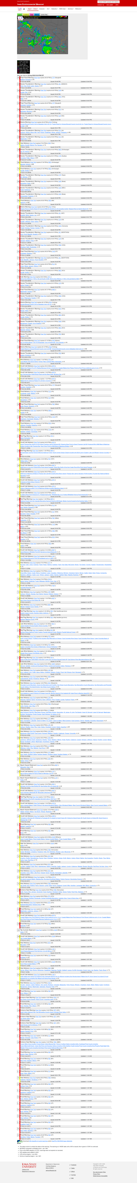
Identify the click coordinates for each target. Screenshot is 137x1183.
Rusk (45, 858)
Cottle (34, 672)
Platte (28, 158)
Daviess (26, 1006)
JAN (49, 731)
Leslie (32, 86)
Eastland (59, 885)
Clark (38, 727)
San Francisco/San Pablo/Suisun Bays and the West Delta (36, 374)
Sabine (82, 858)
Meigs (26, 266)
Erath (21, 892)
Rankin (68, 740)
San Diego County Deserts (27, 999)
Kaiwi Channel (37, 805)
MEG (60, 149)
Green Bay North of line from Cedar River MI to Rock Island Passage (73, 467)
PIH (52, 657)
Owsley (37, 86)
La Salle (22, 866)
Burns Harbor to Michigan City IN (43, 773)
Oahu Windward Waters (65, 805)
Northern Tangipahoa (26, 714)
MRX (53, 290)
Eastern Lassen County (26, 613)
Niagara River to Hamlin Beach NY (78, 209)
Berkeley (29, 253)
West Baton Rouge (39, 712)
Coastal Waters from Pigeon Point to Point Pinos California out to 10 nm (78, 368)
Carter (34, 575)
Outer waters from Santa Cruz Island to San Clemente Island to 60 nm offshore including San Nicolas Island (50, 976)
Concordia (73, 733)
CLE (49, 391)
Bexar (104, 970)
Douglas (28, 425)
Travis (100, 970)
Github (73, 1171)
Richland (44, 733)
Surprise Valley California (41, 613)
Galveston (43, 987)
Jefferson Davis (30, 740)
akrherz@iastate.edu (51, 1170)
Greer (94, 573)
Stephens (23, 575)
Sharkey (44, 740)
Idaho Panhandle (25, 438)
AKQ (53, 340)
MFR (52, 451)
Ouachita (63, 727)
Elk (21, 177)
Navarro (28, 1080)
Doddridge (48, 132)
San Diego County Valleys (47, 687)
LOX (53, 556)
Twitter (73, 1168)
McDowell (23, 111)
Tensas (67, 733)
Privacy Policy (96, 1174)
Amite (28, 748)
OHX (60, 226)
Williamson (40, 970)
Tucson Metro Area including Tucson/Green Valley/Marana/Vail (37, 1044)
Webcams (78, 9)
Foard (22, 190)
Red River (31, 860)
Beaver (26, 406)
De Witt (74, 970)
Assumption (60, 712)
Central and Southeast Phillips (39, 666)
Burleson (50, 985)
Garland (28, 699)
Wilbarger (42, 581)
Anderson (23, 1080)
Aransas (33, 594)
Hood (44, 892)
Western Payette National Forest (66, 632)
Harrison (55, 858)
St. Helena (54, 714)
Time (31, 14)
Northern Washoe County (27, 619)
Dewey (29, 573)
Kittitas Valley (24, 461)
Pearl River (42, 748)
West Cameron (66, 720)
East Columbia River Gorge (70, 638)
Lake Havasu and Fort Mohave (29, 1025)
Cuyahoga (23, 393)
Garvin (77, 573)
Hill (48, 852)
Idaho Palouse (24, 898)
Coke (27, 565)
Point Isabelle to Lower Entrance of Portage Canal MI (35, 693)
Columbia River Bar (25, 587)
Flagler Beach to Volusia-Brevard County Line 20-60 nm (67, 124)
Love (37, 575)
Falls (45, 852)
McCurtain (23, 945)
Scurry (32, 607)
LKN (60, 90)
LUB (49, 670)
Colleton (28, 431)
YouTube (73, 1175)
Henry (22, 298)
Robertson (52, 852)
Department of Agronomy (28, 1171)
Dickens (53, 672)
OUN (60, 188)
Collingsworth (24, 678)
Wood (32, 132)
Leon (62, 852)
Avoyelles (93, 720)
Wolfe (27, 215)
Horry (21, 118)
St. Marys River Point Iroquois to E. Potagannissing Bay (35, 494)
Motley (42, 672)
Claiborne (73, 740)
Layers (20, 14)
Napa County (39, 999)
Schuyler (27, 1037)
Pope (32, 241)
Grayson (41, 885)
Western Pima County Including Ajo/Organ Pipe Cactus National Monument (41, 1048)
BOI (52, 630)
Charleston (23, 253)
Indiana (22, 355)
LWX (60, 181)
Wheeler (42, 678)
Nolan (45, 565)
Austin (101, 985)
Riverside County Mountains (28, 685)
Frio (36, 145)
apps (117, 5)
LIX (49, 710)
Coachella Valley (49, 999)
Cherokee (50, 858)
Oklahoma (60, 573)
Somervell (39, 892)
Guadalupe (47, 970)
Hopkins (32, 885)
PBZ (60, 334)
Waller (92, 985)
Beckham (76, 575)
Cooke (22, 852)
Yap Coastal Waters (25, 938)
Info (48, 9)
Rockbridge (33, 247)
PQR (53, 586)
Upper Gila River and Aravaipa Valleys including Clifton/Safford (52, 1046)
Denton (26, 706)
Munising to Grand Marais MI (48, 552)
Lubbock (26, 672)
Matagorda (63, 985)
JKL (60, 84)
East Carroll (38, 733)
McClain (66, 573)
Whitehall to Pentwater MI (42, 818)
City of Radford (37, 323)
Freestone (40, 852)
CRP (49, 592)
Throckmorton (100, 565)
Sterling (49, 565)
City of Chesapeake (38, 342)
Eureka (22, 92)
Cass (25, 860)
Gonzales (79, 970)
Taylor (59, 565)
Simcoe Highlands (52, 647)
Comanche (103, 573)
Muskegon (49, 812)
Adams (95, 740)
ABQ (49, 200)
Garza (38, 672)
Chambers (83, 985)
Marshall (22, 164)
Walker (97, 985)
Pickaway (23, 957)
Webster (80, 866)
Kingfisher (43, 573)
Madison (50, 733)
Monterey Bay (57, 374)
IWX (53, 784)
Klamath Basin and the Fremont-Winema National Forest (36, 452)
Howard (27, 607)
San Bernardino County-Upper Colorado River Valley (51, 1012)
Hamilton (73, 885)
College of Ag (25, 1169)
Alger (28, 767)
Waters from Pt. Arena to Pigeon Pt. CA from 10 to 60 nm (36, 381)
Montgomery (23, 323)
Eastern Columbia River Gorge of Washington (33, 647)
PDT (49, 459)
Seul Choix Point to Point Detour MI (30, 600)
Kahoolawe (58, 361)
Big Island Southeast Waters (52, 879)
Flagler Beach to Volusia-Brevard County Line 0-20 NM (35, 349)
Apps (29, 9)
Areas (35, 9)
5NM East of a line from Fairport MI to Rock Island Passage (36, 467)
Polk (53, 987)
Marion (109, 740)
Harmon (56, 575)
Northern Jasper (32, 754)
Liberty (33, 985)
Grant (32, 221)
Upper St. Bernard (87, 712)
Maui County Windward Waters (81, 805)
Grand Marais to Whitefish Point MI (30, 552)
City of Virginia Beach (26, 342)
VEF (55, 1010)
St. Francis (26, 151)
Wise (33, 706)
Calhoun (22, 132)
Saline (36, 221)
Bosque (58, 852)
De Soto (101, 866)
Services (70, 9)
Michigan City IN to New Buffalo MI (30, 786)
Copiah (79, 740)
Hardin (25, 754)
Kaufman (49, 892)
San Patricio (39, 594)
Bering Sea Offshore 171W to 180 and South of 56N (34, 279)
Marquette (23, 767)
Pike (35, 727)
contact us (100, 5)
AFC (49, 277)
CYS (60, 156)
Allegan (43, 812)
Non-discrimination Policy (99, 1172)
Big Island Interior (33, 361)
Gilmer (53, 132)
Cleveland (72, 573)
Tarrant (65, 892)
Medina (22, 145)
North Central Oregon (26, 638)
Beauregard (99, 720)
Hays (30, 970)
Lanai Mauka (24, 361)
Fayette (22, 170)
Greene (22, 1031)
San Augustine (89, 858)
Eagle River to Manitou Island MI (80, 693)
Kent (73, 672)
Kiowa (98, 573)
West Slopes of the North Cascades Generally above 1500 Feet (38, 799)
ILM (60, 116)
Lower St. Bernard (98, 712)
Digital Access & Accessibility (100, 1176)
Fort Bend (106, 985)
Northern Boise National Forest (29, 632)
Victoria (56, 594)
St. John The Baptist (75, 712)
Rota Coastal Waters (39, 839)
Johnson (22, 241)
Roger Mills (23, 573)
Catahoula (61, 733)
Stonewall (78, 672)
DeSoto (28, 164)
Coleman (36, 565)
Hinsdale (32, 514)
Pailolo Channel (65, 879)
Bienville (90, 866)
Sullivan (22, 1086)
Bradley (28, 727)
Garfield (61, 575)
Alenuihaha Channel (76, 879)
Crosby (58, 672)
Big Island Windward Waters (50, 805)
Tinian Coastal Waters (65, 839)
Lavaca (69, 970)
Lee (21, 151)
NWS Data (62, 9)
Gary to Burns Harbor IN (27, 773)
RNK (60, 245)
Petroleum (68, 666)
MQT (53, 465)
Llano (89, 970)
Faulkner (67, 699)
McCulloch (71, 565)
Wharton (77, 985)
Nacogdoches (34, 858)
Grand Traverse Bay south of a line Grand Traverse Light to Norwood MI (40, 444)
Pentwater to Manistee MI (27, 818)
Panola (41, 858)
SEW (52, 797)
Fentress (27, 228)
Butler (22, 406)
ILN (49, 955)
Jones (31, 565)
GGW (53, 664)
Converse (23, 158)
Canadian (53, 573)
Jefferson (27, 221)
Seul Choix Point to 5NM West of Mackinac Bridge (55, 446)
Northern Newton (42, 754)
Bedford (22, 79)
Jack (30, 706)
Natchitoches (42, 866)
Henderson (35, 1080)
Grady (90, 573)
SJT (49, 563)
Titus (104, 858)
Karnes (22, 970)
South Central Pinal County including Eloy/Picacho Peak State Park (90, 1046)
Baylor (22, 581)
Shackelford (108, 565)
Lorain (28, 393)
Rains (37, 885)
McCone (22, 666)
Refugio (28, 594)
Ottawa (22, 812)
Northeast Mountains (26, 904)
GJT (53, 512)
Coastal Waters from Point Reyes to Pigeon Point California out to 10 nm (40, 917)
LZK (60, 219)
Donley (31, 678)
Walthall (36, 748)
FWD (49, 704)
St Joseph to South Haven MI (58, 818)
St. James (66, 712)
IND (49, 824)
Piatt (21, 1067)
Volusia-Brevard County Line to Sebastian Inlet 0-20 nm (35, 124)
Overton (37, 228)
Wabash (22, 826)
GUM (53, 837)
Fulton (25, 1073)
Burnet (35, 970)
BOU (60, 97)
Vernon (82, 720)
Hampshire (23, 183)
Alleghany (23, 247)
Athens (36, 266)
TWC (55, 1042)
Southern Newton (62, 754)
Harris (88, 985)
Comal (85, 970)
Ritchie (28, 132)
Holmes (52, 741)
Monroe (22, 336)
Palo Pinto (74, 892)
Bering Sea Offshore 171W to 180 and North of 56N (64, 279)
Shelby (27, 170)
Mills (68, 885)
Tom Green (82, 565)
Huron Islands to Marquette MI (28, 792)
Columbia (23, 873)
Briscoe (69, 672)
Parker (69, 892)
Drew (32, 727)
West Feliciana (24, 712)
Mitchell (22, 607)
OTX (52, 436)
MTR (53, 366)
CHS (53, 251)
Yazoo (49, 740)
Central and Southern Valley (56, 666)
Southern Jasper (52, 754)
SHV (49, 856)
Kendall (27, 145)
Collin (22, 706)
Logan (48, 573)
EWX (49, 143)
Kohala (41, 361)
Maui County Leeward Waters (99, 805)
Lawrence (23, 740)
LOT (53, 771)
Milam (87, 885)
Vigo (21, 1118)
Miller (31, 873)
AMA (49, 677)
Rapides (87, 720)
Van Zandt (23, 885)
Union (106, 866)
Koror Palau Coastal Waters (28, 964)
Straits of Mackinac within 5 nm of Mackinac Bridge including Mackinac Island (42, 488)
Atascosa (53, 970)
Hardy (28, 183)
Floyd (36, 260)
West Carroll (30, 733)
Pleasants (64, 132)
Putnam (32, 228)
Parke (25, 1130)
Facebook (73, 1165)
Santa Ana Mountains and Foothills (47, 685)
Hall (65, 672)
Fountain (37, 1137)
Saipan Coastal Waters (51, 839)
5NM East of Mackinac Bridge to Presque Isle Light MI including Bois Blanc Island (43, 473)
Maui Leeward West (48, 361)
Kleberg (51, 594)
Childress (47, 672)
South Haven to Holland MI (90, 818)
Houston (22, 985)
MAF (49, 605)
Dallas (43, 727)
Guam (22, 845)
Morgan (22, 311)
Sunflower (27, 741)
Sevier (47, 873)
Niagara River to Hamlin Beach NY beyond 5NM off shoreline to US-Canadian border (44, 209)
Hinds (63, 740)
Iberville (31, 712)
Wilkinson (23, 748)
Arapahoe (34, 425)
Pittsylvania (27, 298)
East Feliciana (46, 714)
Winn (36, 866)
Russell (30, 291)
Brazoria (48, 987)
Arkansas (23, 699)
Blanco (32, 145)
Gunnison (23, 514)
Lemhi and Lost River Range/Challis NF (56, 659)
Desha (58, 727)
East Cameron (76, 720)
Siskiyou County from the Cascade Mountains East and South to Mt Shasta (41, 501)
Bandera (40, 145)
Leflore (33, 741)
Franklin (33, 298)
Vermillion (30, 1130)
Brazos (72, 985)
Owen (26, 1054)
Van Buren (37, 812)
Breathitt (22, 215)
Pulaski (22, 221)
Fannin (54, 885)
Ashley (22, 761)
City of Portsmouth (50, 342)
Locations (26, 14)
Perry (21, 86)
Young (26, 892)
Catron (22, 545)
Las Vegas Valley (25, 1018)
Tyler (38, 132)
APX (53, 442)
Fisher (41, 565)
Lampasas (79, 885)
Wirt (35, 132)
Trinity (68, 985)
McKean (25, 177)
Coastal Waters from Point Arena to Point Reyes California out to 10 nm (81, 917)
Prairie (72, 699)
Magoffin (29, 234)
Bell (84, 885)
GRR (56, 810)
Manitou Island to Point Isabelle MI (60, 693)
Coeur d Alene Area (72, 898)
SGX (49, 683)
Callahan (54, 565)
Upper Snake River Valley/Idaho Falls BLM (32, 659)
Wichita (47, 581)
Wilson (27, 970)
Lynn (30, 672)
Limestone (34, 852)
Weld (21, 99)
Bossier (85, 866)
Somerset (28, 79)
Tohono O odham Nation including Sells (67, 1044)
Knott (28, 86)
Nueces (46, 594)
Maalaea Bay (39, 879)
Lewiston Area (63, 898)
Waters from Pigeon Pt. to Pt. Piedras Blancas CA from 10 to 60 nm (39, 368)
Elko (26, 92)
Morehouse (23, 733)
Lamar (46, 885)
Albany (32, 158)
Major (65, 575)
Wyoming (29, 111)
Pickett (22, 228)
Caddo (86, 573)
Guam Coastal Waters (26, 839)
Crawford (29, 1092)
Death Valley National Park (28, 1012)
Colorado (56, 985)
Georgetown (23, 400)
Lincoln (54, 727)
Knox (51, 581)
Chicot (26, 761)
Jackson (58, 132)
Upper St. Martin (41, 720)
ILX (49, 1036)
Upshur (73, 858)
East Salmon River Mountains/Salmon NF (79, 659)
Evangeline (27, 720)
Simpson (84, 740)
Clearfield (28, 387)
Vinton (22, 266)
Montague (27, 852)
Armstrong (28, 355)
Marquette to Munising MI (45, 792)
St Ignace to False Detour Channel (30, 482)
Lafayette (33, 720)
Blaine (38, 573)
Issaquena (39, 740)
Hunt (28, 885)
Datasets (41, 9)
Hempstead (58, 873)
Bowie (100, 858)
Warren (59, 740)
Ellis (29, 892)
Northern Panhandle (35, 898)
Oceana (27, 812)
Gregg (60, 858)
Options (37, 14)
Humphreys (46, 741)
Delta (50, 885)
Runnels (22, 565)
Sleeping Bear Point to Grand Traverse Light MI (74, 444)
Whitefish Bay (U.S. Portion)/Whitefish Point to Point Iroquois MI (70, 494)
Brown (77, 565)
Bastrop (96, 970)
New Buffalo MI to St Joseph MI (49, 786)
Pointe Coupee (37, 714)
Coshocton (23, 520)
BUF (50, 207)
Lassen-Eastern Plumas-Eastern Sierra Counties (34, 626)
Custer (34, 573)
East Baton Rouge (51, 712)
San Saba (65, 565)
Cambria (28, 105)
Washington (23, 139)
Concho (88, 565)
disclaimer (110, 5)
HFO (49, 360)
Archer (26, 581)
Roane (42, 132)
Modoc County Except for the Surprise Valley (75, 501)
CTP (53, 78)
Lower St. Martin (57, 720)
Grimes (30, 987)
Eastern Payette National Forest (47, 632)
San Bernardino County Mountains (84, 685)
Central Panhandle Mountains (49, 898)
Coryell (65, 885)
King (21, 672)
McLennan (67, 852)
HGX (49, 983)
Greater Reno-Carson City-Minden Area (31, 653)
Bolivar (22, 741)
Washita (70, 575)
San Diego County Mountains (65, 685)
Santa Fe (22, 202)
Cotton (52, 575)
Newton (28, 241)
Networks (54, 9)
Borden (37, 607)
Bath (28, 247)
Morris (108, 858)
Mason (32, 812)
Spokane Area (37, 904)
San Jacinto (44, 985)
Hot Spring (39, 699)
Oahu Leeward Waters (26, 805)
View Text (37, 78)
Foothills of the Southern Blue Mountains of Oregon (47, 638)
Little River (37, 873)
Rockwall (55, 892)
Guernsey (23, 925)
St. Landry (49, 720)
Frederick (30, 196)
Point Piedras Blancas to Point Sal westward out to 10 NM (36, 558)
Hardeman (27, 190)
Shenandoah (24, 196)
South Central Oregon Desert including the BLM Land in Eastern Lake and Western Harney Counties (81, 452)
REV (52, 611)
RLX (60, 109)
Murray (81, 573)
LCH (49, 719)
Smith (64, 858)
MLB (50, 122)
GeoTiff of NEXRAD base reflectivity (62, 1141)
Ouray (28, 514)
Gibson (26, 993)
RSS (72, 1178)
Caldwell (28, 866)
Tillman (42, 575)
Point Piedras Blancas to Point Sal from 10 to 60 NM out (36, 951)
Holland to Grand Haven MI (74, 818)
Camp (22, 860)
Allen (21, 720)
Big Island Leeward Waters (27, 879)
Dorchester (30, 419)
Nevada (52, 873)
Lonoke (62, 699)
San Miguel (23, 533)
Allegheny (31, 406)
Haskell (93, 565)
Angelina (22, 858)
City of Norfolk (60, 342)
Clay (25, 86)
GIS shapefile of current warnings (38, 1141)
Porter (22, 780)
